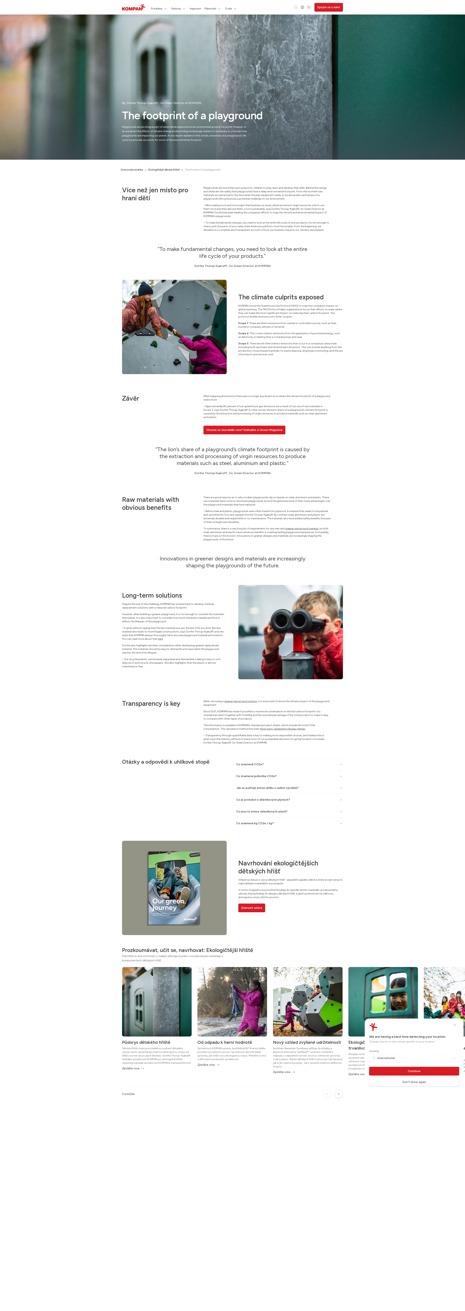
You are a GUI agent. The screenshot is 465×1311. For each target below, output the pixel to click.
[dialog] (232, 655)
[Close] (454, 1025)
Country (374, 1051)
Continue (414, 1071)
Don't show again (414, 1082)
